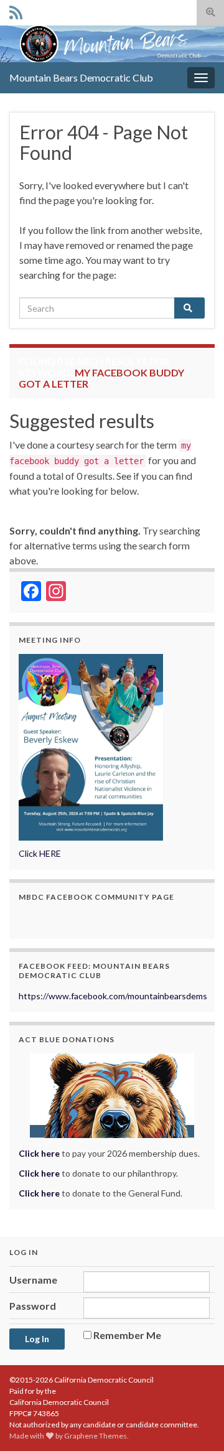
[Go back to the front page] (112, 44)
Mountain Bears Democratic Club (81, 77)
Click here (39, 1173)
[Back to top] (196, 1423)
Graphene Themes (95, 1435)
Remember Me (127, 1335)
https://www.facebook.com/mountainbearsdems (113, 996)
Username (33, 1279)
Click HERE (40, 853)
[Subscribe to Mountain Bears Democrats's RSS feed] (15, 10)
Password (32, 1306)
